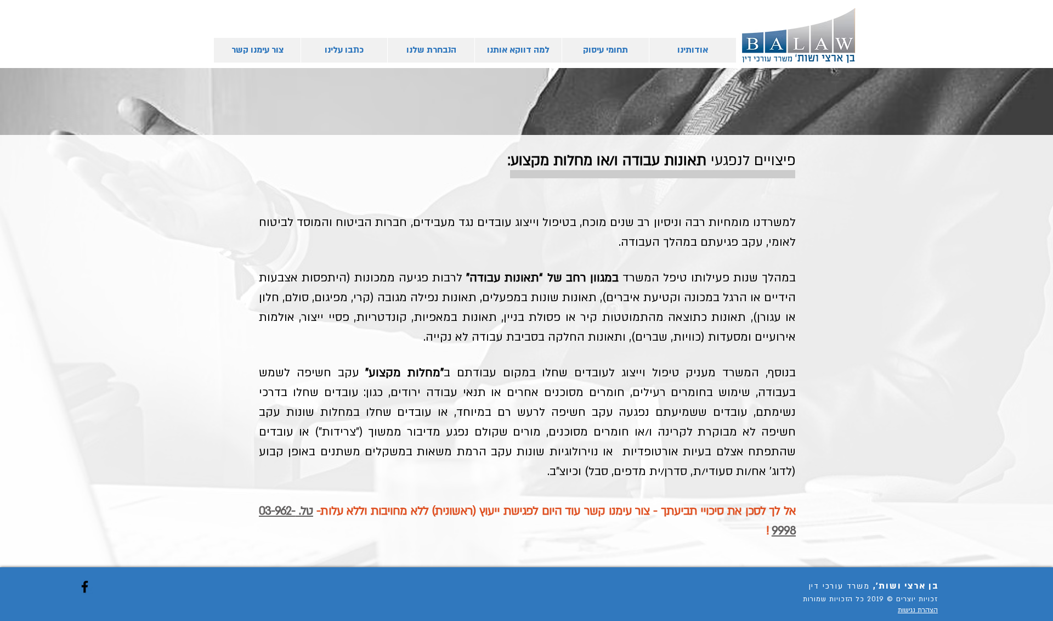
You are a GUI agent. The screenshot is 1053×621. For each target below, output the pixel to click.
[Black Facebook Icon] (85, 587)
